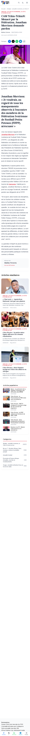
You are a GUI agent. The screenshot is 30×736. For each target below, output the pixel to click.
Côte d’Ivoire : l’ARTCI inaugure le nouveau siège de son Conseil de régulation (18, 406)
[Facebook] (9, 41)
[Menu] (27, 2)
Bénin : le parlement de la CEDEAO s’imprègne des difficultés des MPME (18, 390)
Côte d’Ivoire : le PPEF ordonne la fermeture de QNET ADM (18, 414)
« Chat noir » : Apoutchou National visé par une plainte (14, 300)
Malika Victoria (10, 263)
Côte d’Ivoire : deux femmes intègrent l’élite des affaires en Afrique (14, 369)
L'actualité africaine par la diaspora (12, 726)
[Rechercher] (18, 2)
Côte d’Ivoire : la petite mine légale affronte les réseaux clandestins (13, 334)
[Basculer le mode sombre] (22, 2)
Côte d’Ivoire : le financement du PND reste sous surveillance (18, 398)
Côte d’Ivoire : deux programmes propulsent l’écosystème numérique (18, 421)
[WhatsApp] (16, 41)
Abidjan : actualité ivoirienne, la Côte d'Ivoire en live (13, 12)
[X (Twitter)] (13, 41)
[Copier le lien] (24, 41)
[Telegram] (20, 41)
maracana (12, 184)
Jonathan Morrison (8, 134)
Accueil (3, 9)
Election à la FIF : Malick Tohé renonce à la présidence (18, 428)
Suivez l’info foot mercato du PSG (12, 724)
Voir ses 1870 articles (9, 265)
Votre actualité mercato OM (10, 728)
